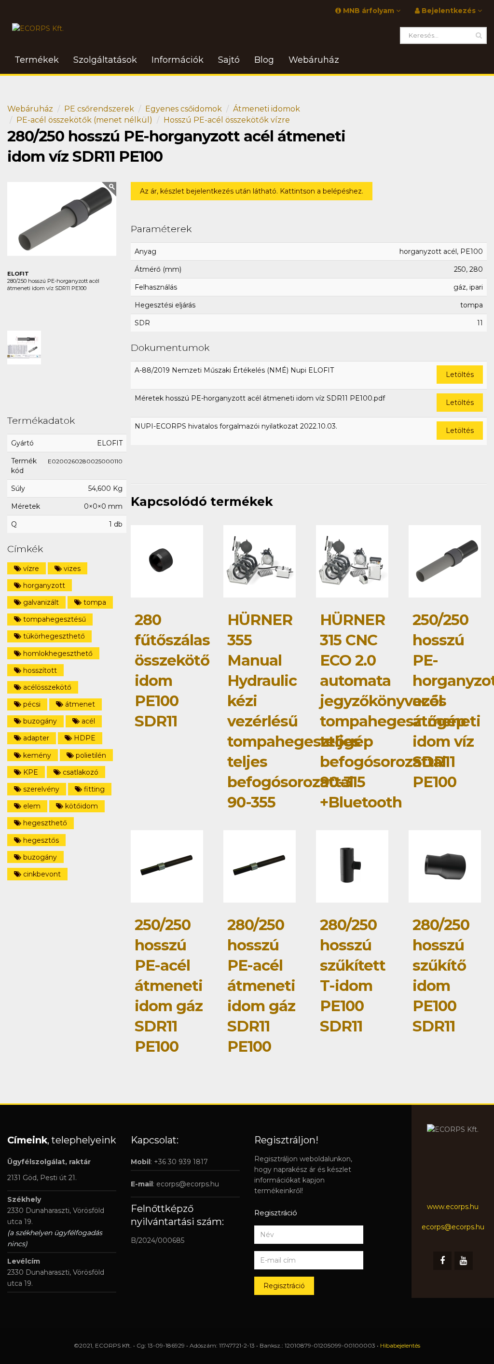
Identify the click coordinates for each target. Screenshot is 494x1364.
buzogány (39, 721)
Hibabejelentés (400, 1345)
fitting (93, 789)
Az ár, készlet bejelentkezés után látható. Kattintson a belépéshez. (251, 191)
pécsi (31, 704)
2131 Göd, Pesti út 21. (42, 1177)
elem (31, 806)
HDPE (84, 738)
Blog (264, 60)
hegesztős (40, 840)
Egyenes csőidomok (183, 108)
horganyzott (43, 585)
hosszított (39, 670)
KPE (29, 772)
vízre (30, 568)
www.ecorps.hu (453, 1206)
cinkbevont (41, 874)
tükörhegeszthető (53, 636)
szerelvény (40, 789)
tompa (94, 602)
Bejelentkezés (449, 10)
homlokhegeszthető (57, 653)
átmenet (79, 704)
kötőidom (80, 806)
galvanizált (40, 602)
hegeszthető (44, 823)
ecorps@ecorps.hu (187, 1184)
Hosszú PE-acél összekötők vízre (227, 120)
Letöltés (460, 374)
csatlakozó (79, 772)
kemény (36, 755)
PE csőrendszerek (99, 108)
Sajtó (229, 60)
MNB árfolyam (368, 10)
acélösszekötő (46, 687)
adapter (35, 738)
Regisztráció (284, 1285)
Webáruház (30, 108)
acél (87, 721)
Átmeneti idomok (266, 108)
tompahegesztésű (53, 619)
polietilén (90, 755)
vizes (71, 568)
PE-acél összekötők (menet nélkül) (84, 120)
